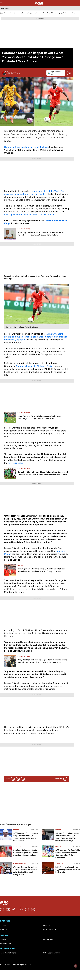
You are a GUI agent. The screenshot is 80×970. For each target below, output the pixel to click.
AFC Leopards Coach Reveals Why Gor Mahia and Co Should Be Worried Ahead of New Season (25, 837)
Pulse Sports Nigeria (8, 953)
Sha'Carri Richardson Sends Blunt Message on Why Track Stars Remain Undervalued (25, 852)
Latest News (4, 8)
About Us (3, 939)
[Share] (69, 73)
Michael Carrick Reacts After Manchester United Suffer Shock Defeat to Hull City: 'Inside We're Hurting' (67, 837)
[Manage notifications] (75, 966)
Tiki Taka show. (15, 463)
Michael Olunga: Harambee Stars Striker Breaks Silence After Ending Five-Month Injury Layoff (25, 871)
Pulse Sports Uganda (51, 953)
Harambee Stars (8, 13)
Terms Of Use (5, 944)
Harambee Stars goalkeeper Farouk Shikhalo (26, 147)
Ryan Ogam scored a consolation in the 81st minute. (30, 214)
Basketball (47, 925)
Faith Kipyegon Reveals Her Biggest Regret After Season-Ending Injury (67, 869)
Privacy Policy (48, 939)
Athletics (17, 846)
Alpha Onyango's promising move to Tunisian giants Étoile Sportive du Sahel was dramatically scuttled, (35, 337)
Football (17, 830)
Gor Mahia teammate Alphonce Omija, (34, 366)
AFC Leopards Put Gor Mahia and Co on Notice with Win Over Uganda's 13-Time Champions (67, 854)
